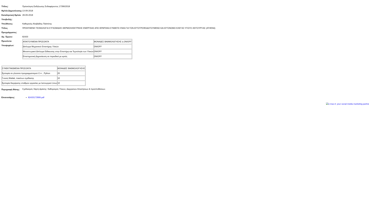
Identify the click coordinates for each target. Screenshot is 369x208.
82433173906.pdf (36, 97)
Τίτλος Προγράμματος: (9, 30)
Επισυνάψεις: (8, 97)
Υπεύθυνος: (7, 24)
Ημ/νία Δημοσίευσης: (11, 11)
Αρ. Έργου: (7, 37)
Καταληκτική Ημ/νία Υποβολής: (11, 17)
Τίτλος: (4, 6)
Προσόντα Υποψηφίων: (7, 43)
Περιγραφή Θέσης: (10, 89)
